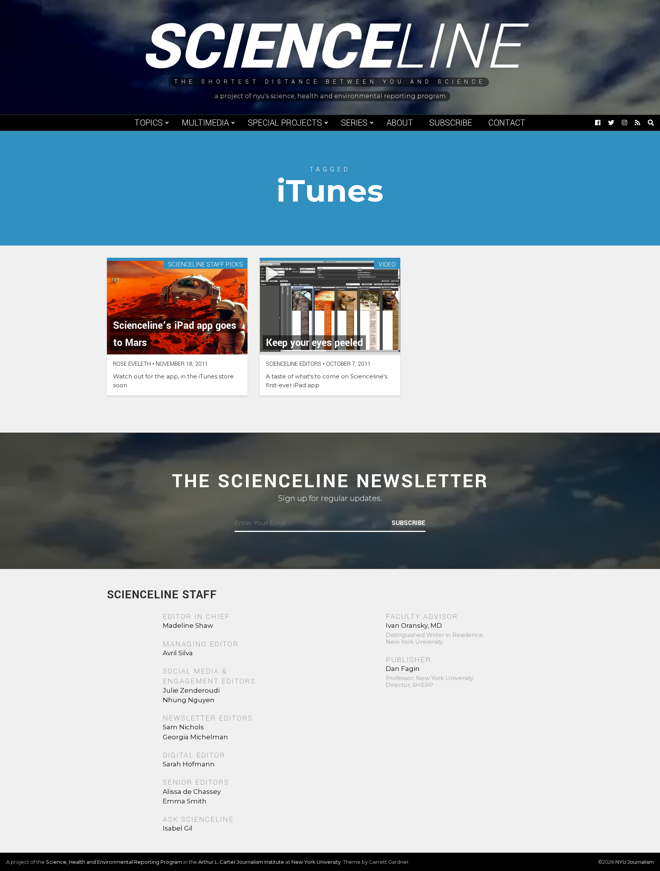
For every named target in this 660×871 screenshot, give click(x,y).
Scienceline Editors (293, 364)
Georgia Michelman (195, 737)
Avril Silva (178, 653)
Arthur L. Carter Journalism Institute (241, 862)
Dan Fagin (403, 668)
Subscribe (450, 123)
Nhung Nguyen (189, 700)
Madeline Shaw (188, 625)
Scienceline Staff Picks (205, 265)
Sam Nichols (183, 727)
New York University (316, 862)
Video (387, 265)
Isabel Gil (177, 828)
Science (330, 47)
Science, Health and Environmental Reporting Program (114, 862)
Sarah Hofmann (189, 764)
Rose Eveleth (132, 364)
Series (354, 123)
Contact (507, 123)
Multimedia (205, 123)
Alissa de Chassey (192, 791)
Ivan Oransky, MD (414, 625)
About (400, 123)
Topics (148, 123)
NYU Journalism (634, 862)
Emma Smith (185, 801)
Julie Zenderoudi (191, 690)
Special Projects (285, 123)
